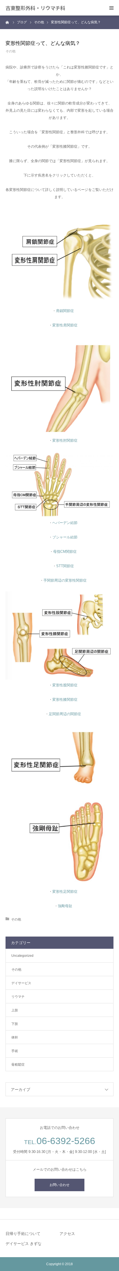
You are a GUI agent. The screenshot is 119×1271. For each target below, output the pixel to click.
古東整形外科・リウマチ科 (35, 7)
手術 (14, 1051)
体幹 (14, 1037)
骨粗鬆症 (18, 1065)
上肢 (14, 1010)
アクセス (67, 1233)
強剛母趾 (65, 906)
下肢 (14, 1024)
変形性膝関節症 (64, 699)
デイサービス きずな (24, 1243)
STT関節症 (65, 566)
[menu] (111, 8)
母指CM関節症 (65, 551)
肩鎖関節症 (65, 311)
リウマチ (18, 997)
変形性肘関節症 (64, 440)
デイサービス (21, 983)
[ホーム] (7, 22)
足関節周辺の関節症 (65, 714)
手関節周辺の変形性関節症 (65, 580)
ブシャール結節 (64, 537)
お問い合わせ (59, 1185)
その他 (10, 51)
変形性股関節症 (64, 685)
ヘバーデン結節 (64, 523)
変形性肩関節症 (64, 325)
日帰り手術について (23, 1233)
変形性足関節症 (64, 891)
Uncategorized (22, 956)
